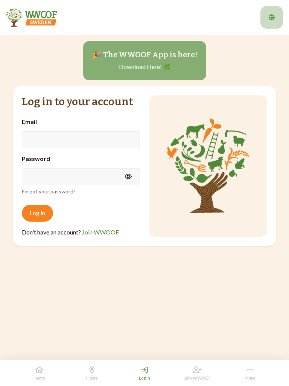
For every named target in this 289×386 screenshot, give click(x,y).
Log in (37, 212)
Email (29, 121)
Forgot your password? (49, 191)
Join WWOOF (100, 232)
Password (36, 158)
